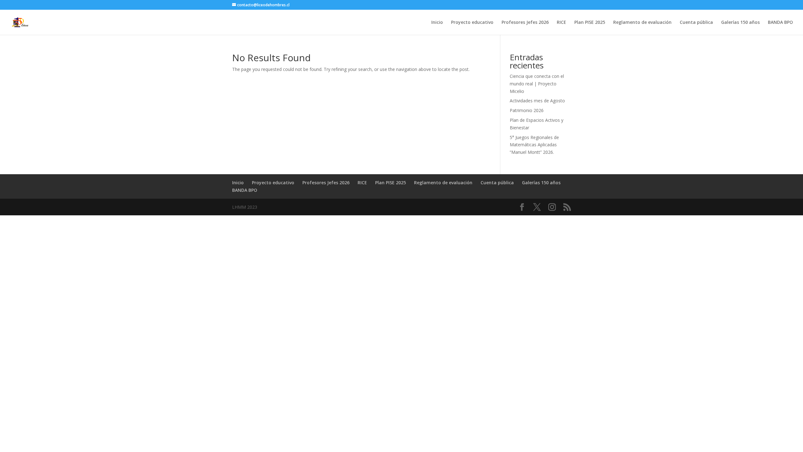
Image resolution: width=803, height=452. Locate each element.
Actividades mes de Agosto (537, 101)
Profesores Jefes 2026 (525, 22)
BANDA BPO (780, 22)
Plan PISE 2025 (589, 22)
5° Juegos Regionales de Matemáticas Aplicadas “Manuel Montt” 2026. (534, 144)
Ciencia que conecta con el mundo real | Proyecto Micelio (537, 83)
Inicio (437, 22)
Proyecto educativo (472, 22)
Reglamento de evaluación (642, 22)
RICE (561, 22)
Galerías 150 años (740, 22)
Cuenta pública (696, 22)
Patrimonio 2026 (527, 110)
